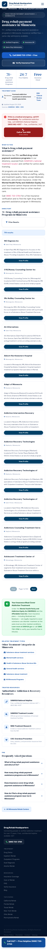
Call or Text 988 (23, 133)
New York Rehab (10, 911)
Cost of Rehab (9, 880)
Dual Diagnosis (9, 863)
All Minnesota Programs (15, 679)
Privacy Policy (9, 935)
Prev (13, 589)
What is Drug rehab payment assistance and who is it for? (21, 763)
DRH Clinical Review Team (39, 96)
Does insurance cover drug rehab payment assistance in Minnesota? (19, 784)
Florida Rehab (9, 904)
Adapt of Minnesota (13, 384)
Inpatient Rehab (10, 856)
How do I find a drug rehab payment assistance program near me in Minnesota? (20, 796)
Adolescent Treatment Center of (19, 556)
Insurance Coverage (11, 876)
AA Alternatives (11, 327)
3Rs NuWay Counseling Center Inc (19, 298)
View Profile (23, 261)
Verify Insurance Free (25, 63)
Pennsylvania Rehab (11, 918)
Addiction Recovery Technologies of (20, 470)
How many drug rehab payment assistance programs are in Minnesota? (21, 773)
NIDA (17, 107)
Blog (5, 890)
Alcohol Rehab (9, 866)
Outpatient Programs (12, 859)
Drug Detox (8, 852)
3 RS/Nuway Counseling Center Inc (19, 269)
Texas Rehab (8, 907)
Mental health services (14, 658)
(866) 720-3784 (13, 196)
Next (33, 589)
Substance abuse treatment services (20, 652)
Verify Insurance (10, 887)
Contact (27, 935)
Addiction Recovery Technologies (19, 442)
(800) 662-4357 (14, 124)
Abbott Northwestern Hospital (18, 356)
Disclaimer (7, 932)
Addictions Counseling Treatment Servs (22, 528)
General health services (15, 669)
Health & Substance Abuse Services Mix (21, 663)
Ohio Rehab (8, 914)
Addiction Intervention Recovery (19, 413)
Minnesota (12, 9)
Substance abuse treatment (16, 674)
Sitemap (34, 935)
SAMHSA (11, 107)
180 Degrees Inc (11, 241)
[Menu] (42, 4)
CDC (22, 107)
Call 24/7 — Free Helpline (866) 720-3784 (24, 942)
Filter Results (13, 222)
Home (4, 9)
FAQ (5, 883)
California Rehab (10, 901)
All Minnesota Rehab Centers (17, 809)
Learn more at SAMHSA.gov (22, 626)
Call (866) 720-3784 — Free (25, 55)
